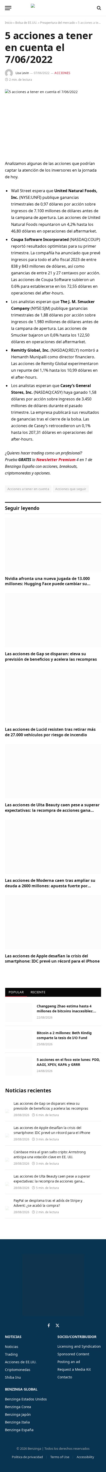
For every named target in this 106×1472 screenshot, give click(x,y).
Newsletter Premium (55, 459)
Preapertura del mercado (57, 23)
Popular (16, 992)
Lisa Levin (22, 73)
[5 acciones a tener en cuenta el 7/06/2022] (53, 120)
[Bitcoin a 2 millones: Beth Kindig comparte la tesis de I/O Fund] (18, 1039)
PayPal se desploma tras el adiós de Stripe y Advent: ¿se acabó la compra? (48, 1203)
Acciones (62, 73)
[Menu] (8, 8)
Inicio (8, 23)
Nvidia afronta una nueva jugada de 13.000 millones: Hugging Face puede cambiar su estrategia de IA (47, 584)
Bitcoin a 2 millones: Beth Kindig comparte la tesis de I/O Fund (64, 1035)
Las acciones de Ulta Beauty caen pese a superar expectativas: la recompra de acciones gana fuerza (52, 810)
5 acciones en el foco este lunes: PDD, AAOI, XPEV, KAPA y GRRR (68, 1062)
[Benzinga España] (52, 8)
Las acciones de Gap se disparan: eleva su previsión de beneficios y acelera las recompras (51, 656)
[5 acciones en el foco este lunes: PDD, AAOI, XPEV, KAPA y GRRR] (18, 1066)
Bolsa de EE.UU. (26, 23)
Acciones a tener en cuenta (28, 489)
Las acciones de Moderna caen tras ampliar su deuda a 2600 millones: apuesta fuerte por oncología (50, 886)
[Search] (98, 8)
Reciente (38, 992)
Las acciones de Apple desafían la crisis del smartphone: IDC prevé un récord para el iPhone (52, 958)
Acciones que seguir (70, 489)
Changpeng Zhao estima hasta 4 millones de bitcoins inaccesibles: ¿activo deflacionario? (65, 1011)
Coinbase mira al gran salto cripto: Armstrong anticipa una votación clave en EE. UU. (50, 1154)
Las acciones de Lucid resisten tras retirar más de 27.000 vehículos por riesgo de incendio (50, 732)
